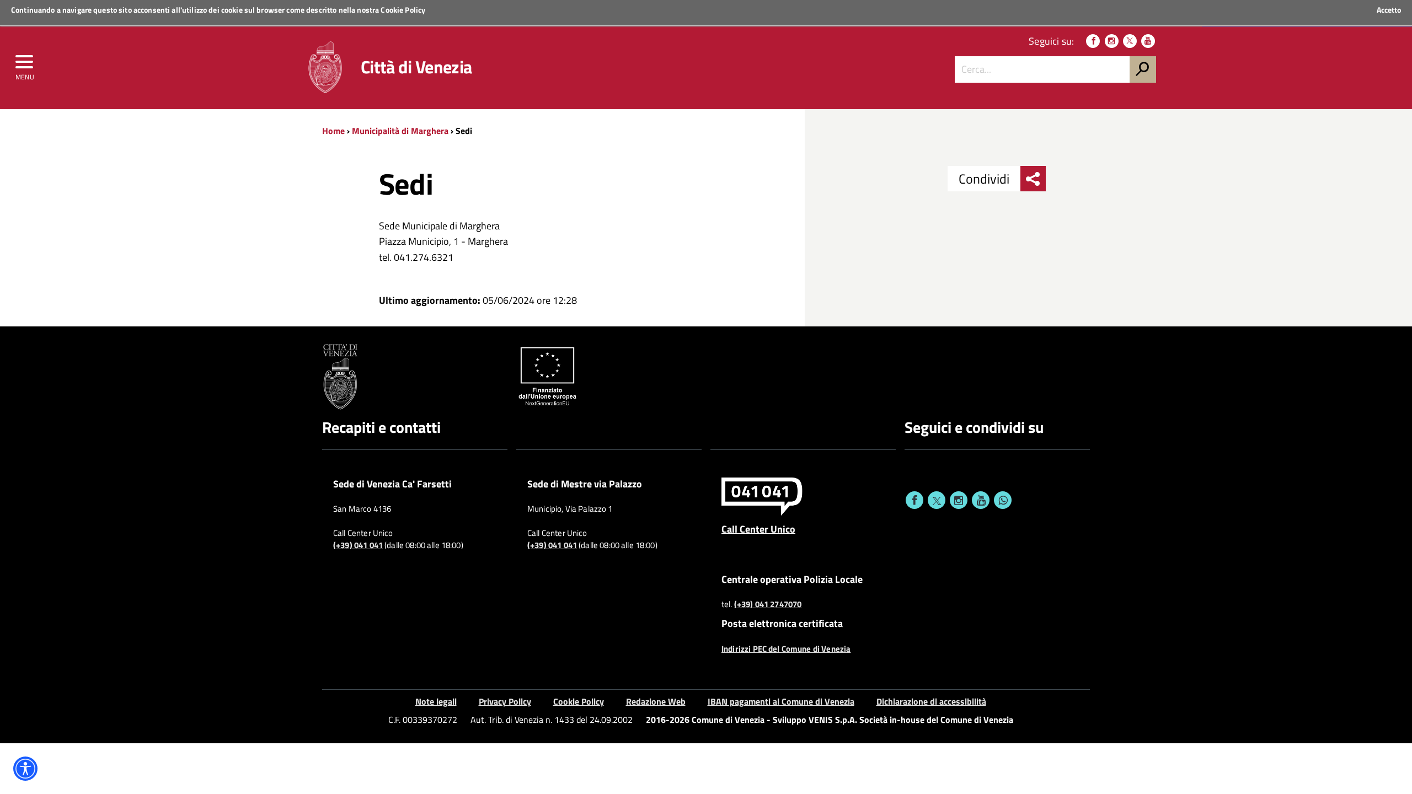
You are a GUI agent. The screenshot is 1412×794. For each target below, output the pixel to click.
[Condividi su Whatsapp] (1003, 500)
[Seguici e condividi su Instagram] (958, 500)
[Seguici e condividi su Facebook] (914, 500)
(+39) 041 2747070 (768, 604)
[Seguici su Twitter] (1130, 41)
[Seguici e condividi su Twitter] (936, 500)
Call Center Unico (758, 529)
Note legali (436, 701)
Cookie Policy (403, 9)
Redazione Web (656, 701)
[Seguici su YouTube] (1148, 41)
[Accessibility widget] (25, 769)
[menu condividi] (1033, 178)
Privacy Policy (505, 701)
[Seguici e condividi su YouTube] (981, 500)
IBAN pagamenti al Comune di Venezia (781, 701)
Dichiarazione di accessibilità (931, 701)
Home (333, 130)
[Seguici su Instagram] (1112, 41)
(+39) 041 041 (358, 545)
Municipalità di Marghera (400, 130)
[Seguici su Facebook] (1093, 41)
